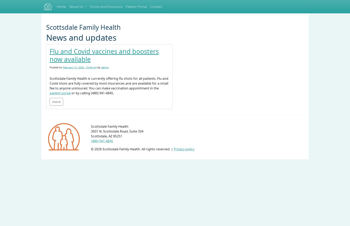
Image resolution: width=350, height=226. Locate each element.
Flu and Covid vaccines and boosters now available (104, 55)
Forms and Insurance (106, 6)
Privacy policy (184, 149)
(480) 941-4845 (102, 141)
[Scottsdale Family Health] (48, 7)
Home (61, 6)
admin (105, 67)
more (56, 102)
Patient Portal (136, 6)
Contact (156, 6)
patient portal (60, 93)
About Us (76, 6)
